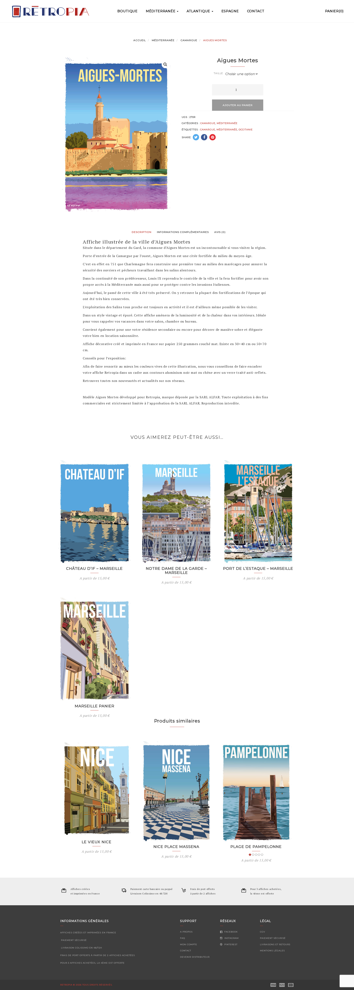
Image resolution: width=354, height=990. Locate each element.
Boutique (127, 11)
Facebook (231, 931)
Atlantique (199, 11)
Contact (255, 11)
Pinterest (230, 944)
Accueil (139, 40)
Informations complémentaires (183, 232)
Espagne (230, 11)
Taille (218, 73)
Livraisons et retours (275, 944)
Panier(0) (334, 11)
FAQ (182, 938)
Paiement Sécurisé (273, 938)
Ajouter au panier (238, 105)
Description (141, 232)
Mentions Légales (272, 950)
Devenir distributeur (195, 957)
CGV (262, 931)
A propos (186, 931)
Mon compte (188, 944)
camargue (207, 129)
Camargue (188, 40)
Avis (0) (220, 232)
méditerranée (227, 129)
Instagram (231, 938)
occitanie (246, 129)
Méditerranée (161, 11)
